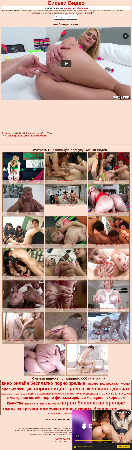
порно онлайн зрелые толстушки (41, 404)
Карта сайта (62, 439)
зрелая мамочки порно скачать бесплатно (70, 408)
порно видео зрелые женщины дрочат (81, 388)
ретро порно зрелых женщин (14, 394)
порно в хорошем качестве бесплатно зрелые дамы (63, 393)
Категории (60, 17)
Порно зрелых (14, 135)
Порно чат (72, 17)
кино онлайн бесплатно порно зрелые (43, 383)
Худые (25, 135)
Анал (32, 135)
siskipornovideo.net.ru (76, 8)
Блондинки (41, 135)
